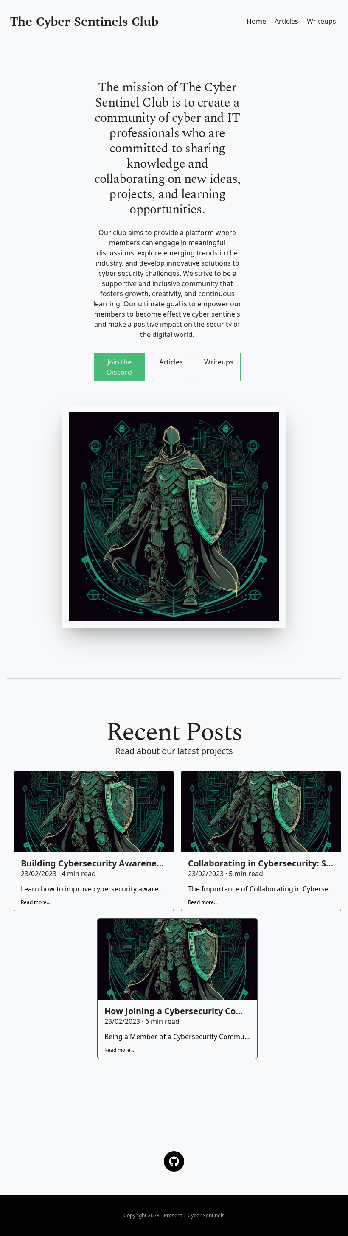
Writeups (321, 21)
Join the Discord (119, 367)
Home (256, 21)
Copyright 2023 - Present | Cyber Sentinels (174, 1215)
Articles (286, 21)
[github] (174, 1161)
